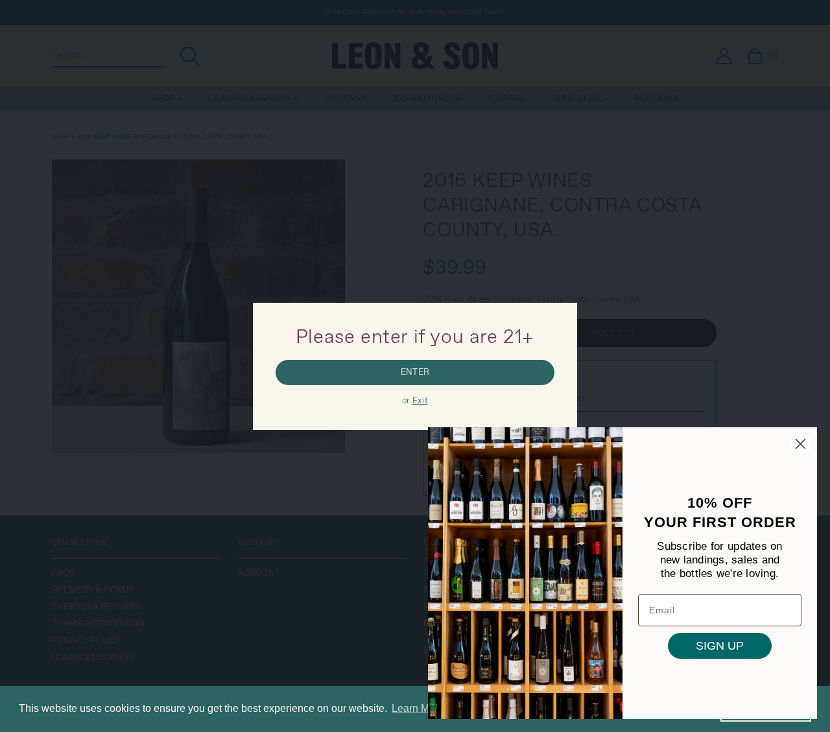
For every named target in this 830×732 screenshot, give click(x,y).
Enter (415, 372)
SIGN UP (720, 645)
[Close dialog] (800, 443)
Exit (420, 401)
